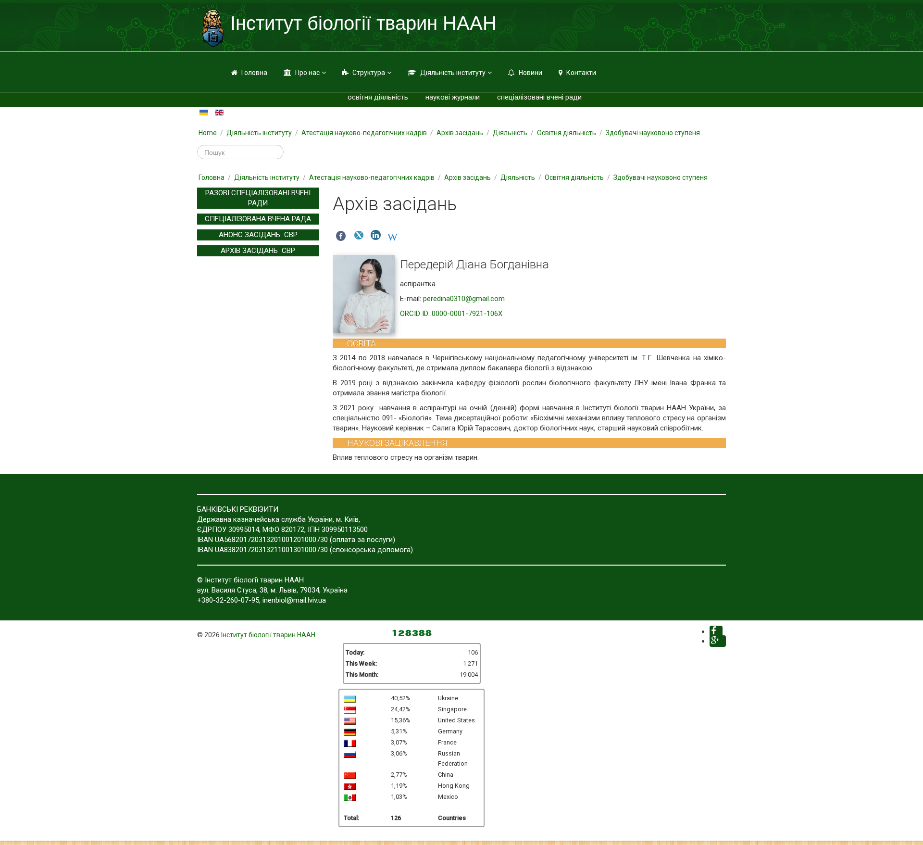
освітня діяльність (378, 97)
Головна (254, 72)
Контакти (581, 72)
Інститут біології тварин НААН (268, 635)
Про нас (307, 72)
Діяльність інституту (453, 72)
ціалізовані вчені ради (545, 97)
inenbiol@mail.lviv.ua (294, 600)
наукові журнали (452, 97)
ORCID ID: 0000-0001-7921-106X (451, 313)
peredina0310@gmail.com (464, 298)
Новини (530, 72)
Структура (368, 72)
